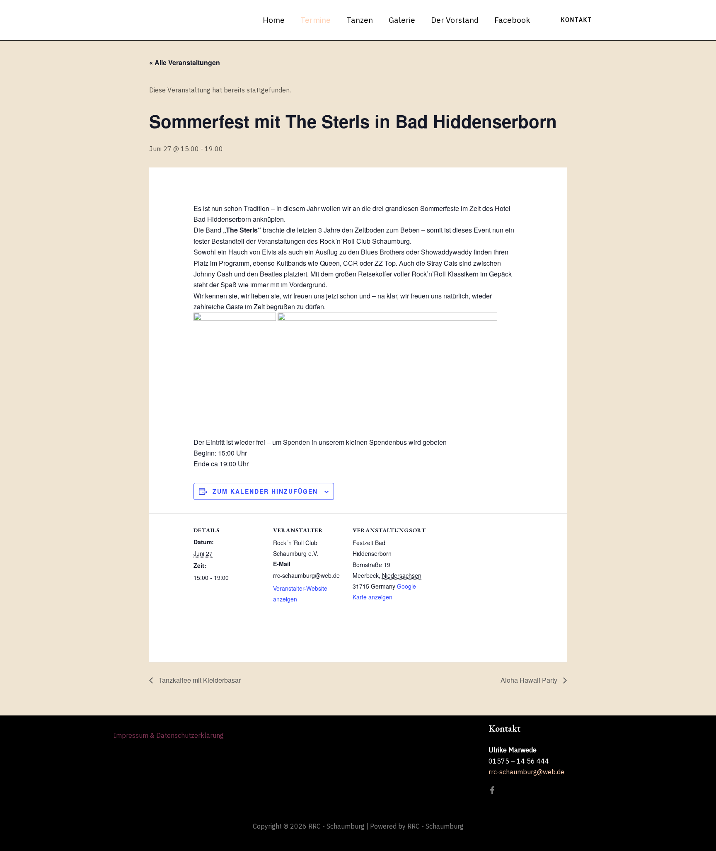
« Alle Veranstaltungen (184, 62)
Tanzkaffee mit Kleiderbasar (199, 680)
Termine (315, 20)
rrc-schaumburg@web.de (526, 772)
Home (274, 20)
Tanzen (359, 20)
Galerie (402, 20)
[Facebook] (492, 790)
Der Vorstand (455, 20)
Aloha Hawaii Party (530, 680)
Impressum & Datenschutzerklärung (169, 735)
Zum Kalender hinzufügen (265, 491)
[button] (577, 20)
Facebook (512, 20)
